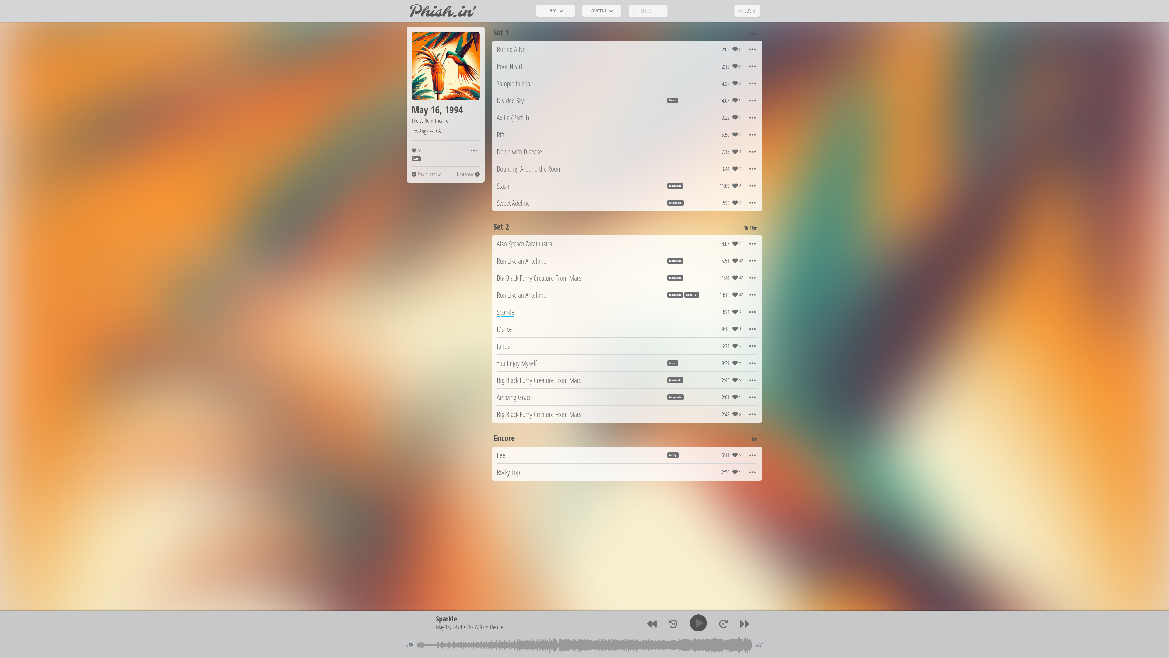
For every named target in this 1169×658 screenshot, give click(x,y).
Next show (465, 174)
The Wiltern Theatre (430, 120)
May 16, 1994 (449, 627)
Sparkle (446, 619)
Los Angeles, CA (426, 131)
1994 (454, 109)
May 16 (426, 109)
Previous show (429, 174)
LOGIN (750, 11)
